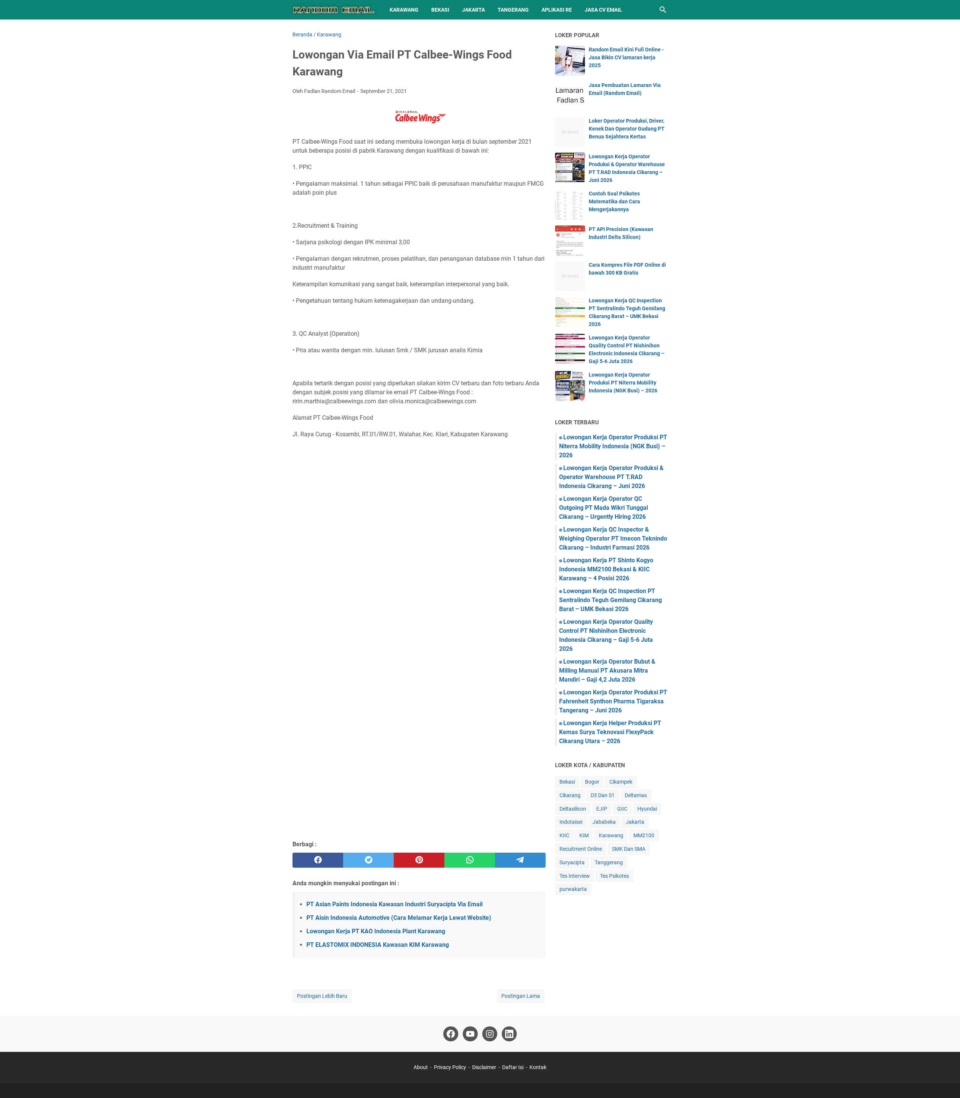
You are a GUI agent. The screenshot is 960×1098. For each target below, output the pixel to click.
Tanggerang (609, 862)
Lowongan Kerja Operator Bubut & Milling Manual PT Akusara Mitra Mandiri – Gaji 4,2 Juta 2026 (607, 670)
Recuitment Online (581, 849)
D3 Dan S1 (603, 795)
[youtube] (470, 1033)
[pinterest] (419, 860)
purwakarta (573, 889)
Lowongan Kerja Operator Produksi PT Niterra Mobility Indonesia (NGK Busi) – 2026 (623, 383)
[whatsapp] (469, 860)
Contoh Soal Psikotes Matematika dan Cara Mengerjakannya (614, 201)
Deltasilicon (573, 809)
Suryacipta (572, 862)
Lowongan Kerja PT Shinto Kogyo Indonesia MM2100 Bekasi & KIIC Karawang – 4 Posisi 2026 (606, 569)
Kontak (538, 1067)
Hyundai (647, 809)
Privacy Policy (450, 1067)
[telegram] (520, 860)
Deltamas (636, 795)
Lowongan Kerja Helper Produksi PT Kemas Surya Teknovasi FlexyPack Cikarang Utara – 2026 (610, 732)
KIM (584, 835)
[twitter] (368, 860)
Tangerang (513, 10)
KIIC (564, 835)
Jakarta (473, 10)
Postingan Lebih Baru (322, 996)
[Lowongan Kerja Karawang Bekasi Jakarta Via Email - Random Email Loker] (334, 10)
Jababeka (604, 822)
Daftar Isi (513, 1067)
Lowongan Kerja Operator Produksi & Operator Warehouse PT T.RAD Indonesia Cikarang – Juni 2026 (611, 477)
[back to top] (945, 1081)
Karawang (404, 10)
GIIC (622, 809)
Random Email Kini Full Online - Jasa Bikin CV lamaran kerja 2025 (626, 57)
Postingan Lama (520, 996)
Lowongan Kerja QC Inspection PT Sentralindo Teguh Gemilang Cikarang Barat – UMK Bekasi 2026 (610, 600)
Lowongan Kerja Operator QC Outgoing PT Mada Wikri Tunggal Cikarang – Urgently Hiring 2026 (603, 507)
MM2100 (643, 835)
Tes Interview (575, 876)
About (421, 1067)
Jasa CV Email (603, 10)
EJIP (601, 809)
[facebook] (317, 860)
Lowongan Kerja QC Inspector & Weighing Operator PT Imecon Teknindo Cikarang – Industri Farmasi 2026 (613, 538)
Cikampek (620, 782)
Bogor (592, 782)
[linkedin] (509, 1033)
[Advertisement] (419, 779)
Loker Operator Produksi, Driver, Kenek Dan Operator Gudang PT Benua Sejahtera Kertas (626, 129)
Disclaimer (484, 1067)
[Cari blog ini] (663, 9)
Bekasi (440, 10)
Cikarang (570, 795)
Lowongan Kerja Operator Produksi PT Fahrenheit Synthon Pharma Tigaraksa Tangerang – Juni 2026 (613, 701)
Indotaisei (571, 822)
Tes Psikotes (614, 876)
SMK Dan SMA (628, 849)
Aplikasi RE (557, 10)
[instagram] (489, 1033)
